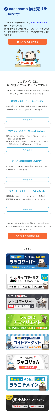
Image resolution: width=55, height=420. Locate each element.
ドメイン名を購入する (29, 42)
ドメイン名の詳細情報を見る (27, 236)
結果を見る (27, 120)
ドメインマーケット (38, 22)
